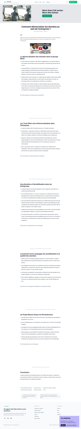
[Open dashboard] (67, 2)
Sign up (63, 425)
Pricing (36, 2)
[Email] (11, 418)
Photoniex (36, 416)
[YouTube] (8, 418)
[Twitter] (5, 418)
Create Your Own (47, 15)
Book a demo (72, 2)
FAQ (40, 2)
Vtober (35, 414)
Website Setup (37, 410)
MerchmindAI (37, 418)
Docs (44, 2)
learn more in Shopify (71, 425)
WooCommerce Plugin (39, 412)
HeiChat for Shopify (38, 408)
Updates (48, 2)
